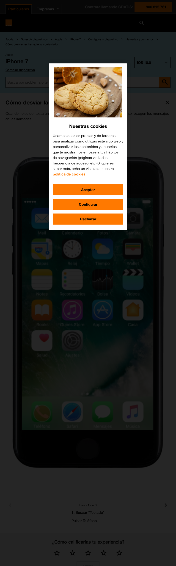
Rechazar (88, 218)
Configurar (88, 204)
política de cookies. (69, 174)
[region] (88, 146)
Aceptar (88, 189)
